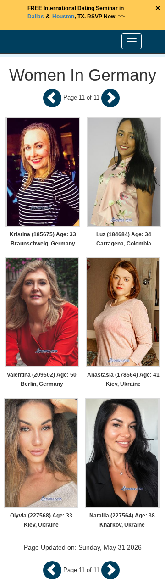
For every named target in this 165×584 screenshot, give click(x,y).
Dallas (36, 16)
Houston (63, 16)
